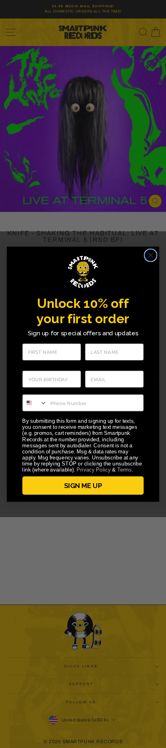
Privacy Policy (94, 469)
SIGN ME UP (83, 485)
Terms (124, 469)
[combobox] (35, 403)
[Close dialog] (150, 255)
